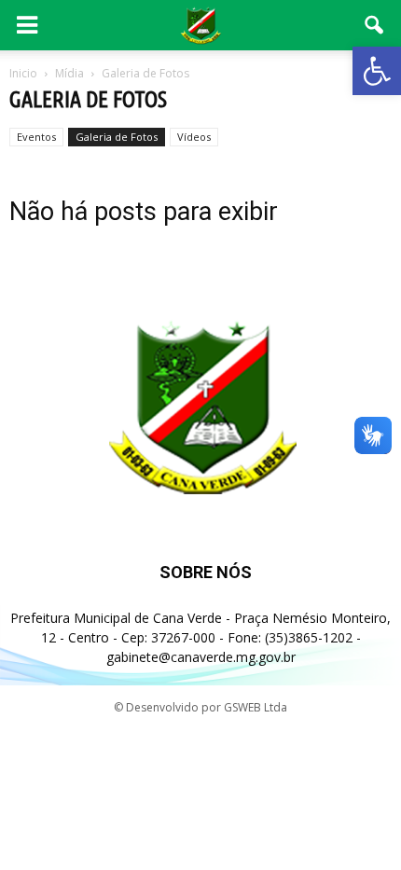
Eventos (36, 137)
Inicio (23, 73)
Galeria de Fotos (117, 137)
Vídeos (194, 137)
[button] (377, 71)
